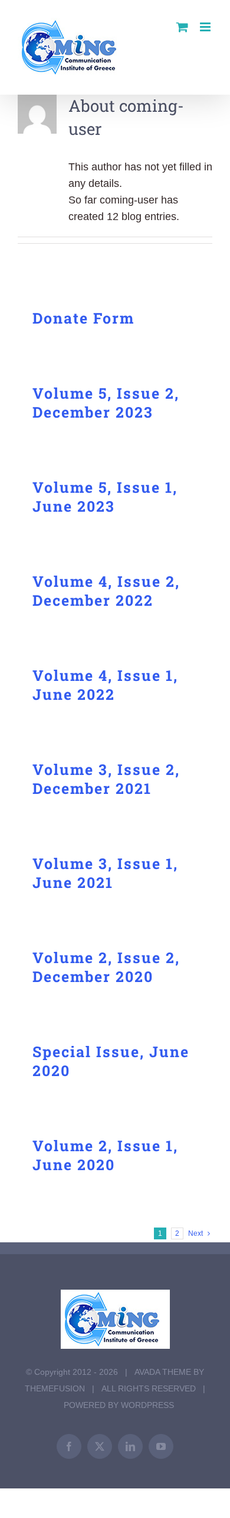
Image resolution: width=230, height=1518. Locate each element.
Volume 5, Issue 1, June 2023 (105, 496)
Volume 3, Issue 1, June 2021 (105, 873)
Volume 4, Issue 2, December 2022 (106, 590)
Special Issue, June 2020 (110, 1061)
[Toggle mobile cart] (182, 27)
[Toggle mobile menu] (206, 27)
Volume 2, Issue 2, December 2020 (106, 967)
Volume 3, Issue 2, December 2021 (106, 779)
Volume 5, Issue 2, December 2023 (105, 402)
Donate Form (83, 318)
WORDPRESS (147, 1405)
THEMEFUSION (55, 1388)
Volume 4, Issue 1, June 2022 (105, 685)
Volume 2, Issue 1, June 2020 (105, 1155)
